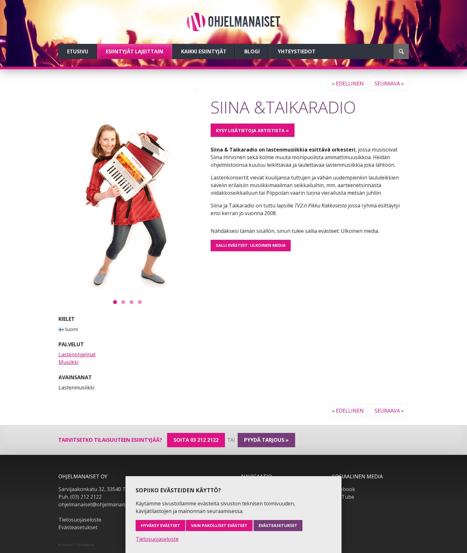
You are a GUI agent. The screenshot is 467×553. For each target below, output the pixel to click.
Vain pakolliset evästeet (219, 525)
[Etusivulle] (233, 22)
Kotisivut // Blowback (76, 544)
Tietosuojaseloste (79, 519)
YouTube (343, 496)
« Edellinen (348, 83)
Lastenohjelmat (77, 354)
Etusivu (77, 51)
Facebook (343, 489)
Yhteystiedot (296, 51)
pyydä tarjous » (266, 439)
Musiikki (68, 362)
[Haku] (401, 51)
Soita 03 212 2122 (196, 439)
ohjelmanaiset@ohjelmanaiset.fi (96, 504)
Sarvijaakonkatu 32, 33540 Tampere (101, 489)
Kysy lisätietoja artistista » (252, 130)
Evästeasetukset (78, 527)
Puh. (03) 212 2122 (80, 496)
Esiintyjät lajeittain (134, 51)
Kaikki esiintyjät (204, 51)
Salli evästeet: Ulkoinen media (251, 245)
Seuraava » (389, 83)
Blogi (252, 51)
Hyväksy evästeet (160, 525)
